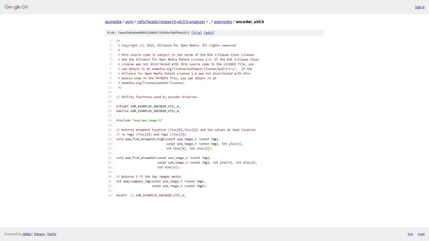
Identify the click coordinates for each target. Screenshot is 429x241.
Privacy (39, 234)
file (196, 33)
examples (223, 21)
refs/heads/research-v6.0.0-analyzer (171, 21)
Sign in (420, 7)
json (421, 234)
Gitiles (27, 234)
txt (410, 234)
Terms (51, 234)
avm (129, 21)
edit (209, 33)
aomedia (113, 21)
